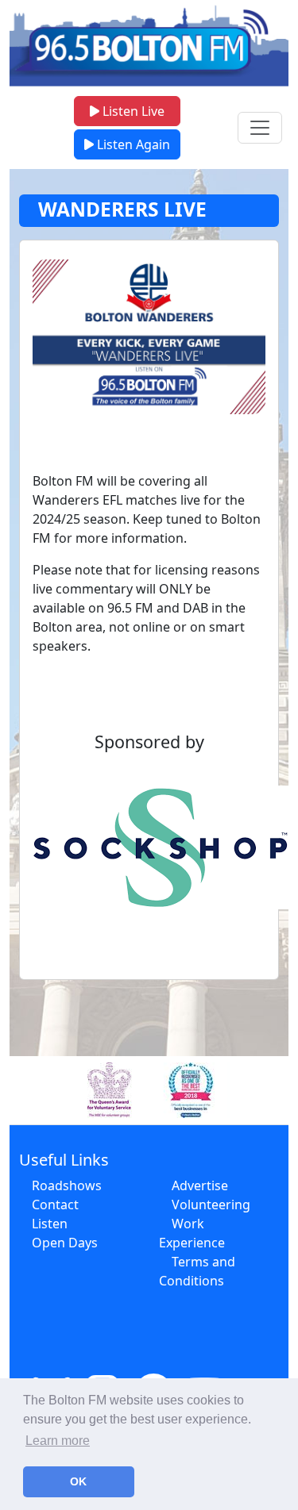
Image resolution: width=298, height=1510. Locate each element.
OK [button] (78, 1481)
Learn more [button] (57, 1440)
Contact (55, 1204)
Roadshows (67, 1185)
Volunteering (211, 1204)
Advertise (200, 1185)
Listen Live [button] (131, 111)
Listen (50, 1223)
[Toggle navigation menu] (260, 128)
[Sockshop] (149, 847)
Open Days (65, 1242)
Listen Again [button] (132, 144)
